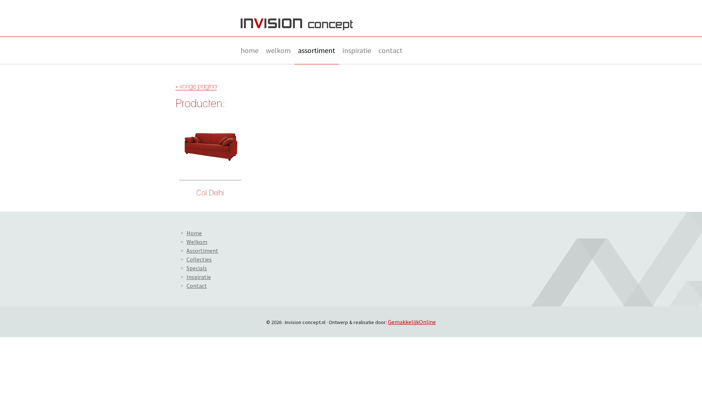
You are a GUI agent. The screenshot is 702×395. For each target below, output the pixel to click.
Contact (390, 50)
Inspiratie (357, 50)
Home (249, 50)
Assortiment (316, 50)
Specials (196, 268)
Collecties (199, 259)
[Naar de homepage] (297, 24)
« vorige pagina (196, 86)
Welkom (278, 50)
